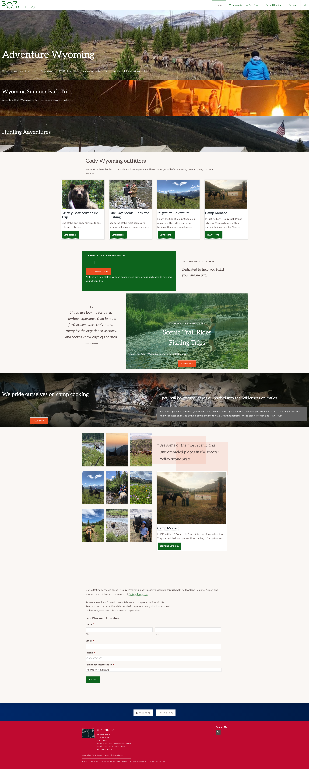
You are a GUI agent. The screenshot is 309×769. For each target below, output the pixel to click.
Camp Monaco (216, 213)
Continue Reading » (170, 547)
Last (157, 634)
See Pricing (39, 421)
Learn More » (71, 236)
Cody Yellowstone (138, 594)
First (88, 634)
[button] (305, 5)
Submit (93, 680)
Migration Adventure (173, 213)
